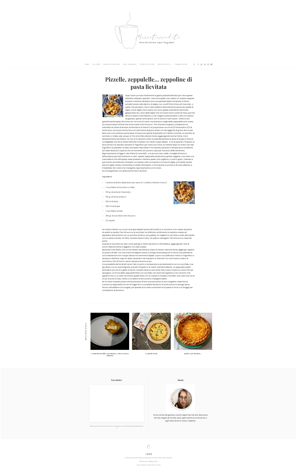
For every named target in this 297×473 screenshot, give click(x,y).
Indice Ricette (164, 64)
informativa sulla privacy (134, 426)
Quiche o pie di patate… (193, 353)
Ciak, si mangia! (130, 64)
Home (87, 64)
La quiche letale (151, 353)
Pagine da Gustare (111, 64)
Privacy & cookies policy (148, 461)
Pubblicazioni (181, 64)
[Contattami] (211, 64)
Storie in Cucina (147, 64)
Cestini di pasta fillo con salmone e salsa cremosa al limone (110, 354)
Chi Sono (96, 64)
